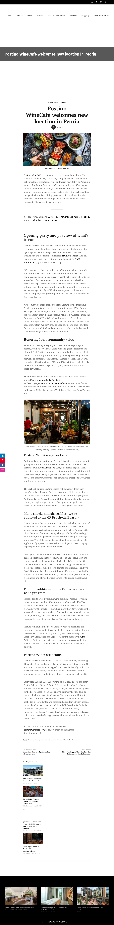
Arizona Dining (53, 102)
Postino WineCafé (32, 175)
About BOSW (98, 16)
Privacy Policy (52, 921)
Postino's (75, 740)
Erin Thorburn (27, 806)
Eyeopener (38, 383)
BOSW (59, 127)
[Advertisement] (57, 78)
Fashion (40, 16)
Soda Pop (50, 380)
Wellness (73, 16)
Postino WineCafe (64, 740)
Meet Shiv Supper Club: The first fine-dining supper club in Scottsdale (76, 753)
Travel (29, 16)
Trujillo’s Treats (70, 256)
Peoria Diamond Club (49, 468)
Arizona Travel (45, 912)
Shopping (85, 16)
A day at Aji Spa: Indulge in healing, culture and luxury (36, 753)
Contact (63, 921)
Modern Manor (37, 380)
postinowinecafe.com (34, 730)
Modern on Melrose (57, 383)
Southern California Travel (13, 909)
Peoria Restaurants (48, 740)
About (58, 921)
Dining (19, 16)
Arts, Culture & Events (56, 16)
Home (10, 16)
